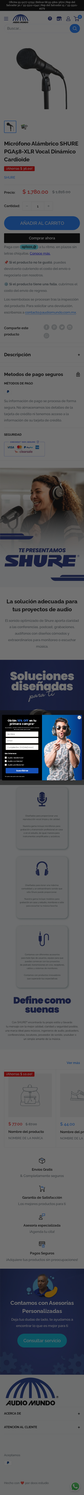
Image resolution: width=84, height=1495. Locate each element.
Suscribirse (22, 770)
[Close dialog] (79, 717)
